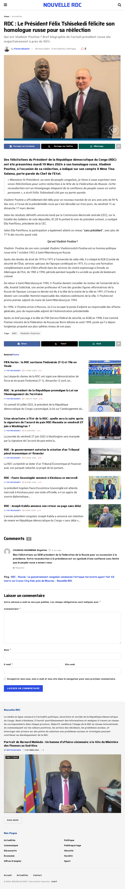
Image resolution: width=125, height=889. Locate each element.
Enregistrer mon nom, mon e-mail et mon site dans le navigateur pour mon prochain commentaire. (61, 679)
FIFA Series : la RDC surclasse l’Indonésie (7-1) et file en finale (40, 364)
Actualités (17, 16)
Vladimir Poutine (30, 333)
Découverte (10, 850)
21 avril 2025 (30, 458)
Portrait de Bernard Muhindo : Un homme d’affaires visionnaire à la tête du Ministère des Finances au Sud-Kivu (61, 744)
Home (6, 16)
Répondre (19, 568)
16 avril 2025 (30, 482)
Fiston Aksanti (22, 48)
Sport (67, 861)
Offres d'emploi (12, 861)
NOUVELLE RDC (62, 5)
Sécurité (68, 850)
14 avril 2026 (30, 370)
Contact (37, 875)
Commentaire (12, 609)
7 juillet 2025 (30, 399)
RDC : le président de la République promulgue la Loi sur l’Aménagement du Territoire (41, 392)
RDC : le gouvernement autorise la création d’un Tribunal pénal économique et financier (41, 451)
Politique (71, 48)
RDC (14, 333)
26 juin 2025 (29, 430)
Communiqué (11, 845)
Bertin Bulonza (14, 750)
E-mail (8, 664)
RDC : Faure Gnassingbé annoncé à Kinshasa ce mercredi (40, 478)
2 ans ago (56, 550)
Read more (13, 820)
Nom (7, 650)
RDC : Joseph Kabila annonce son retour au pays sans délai (43, 506)
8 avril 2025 (30, 510)
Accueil (8, 875)
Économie (9, 856)
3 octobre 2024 (31, 750)
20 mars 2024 (42, 48)
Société (68, 856)
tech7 (54, 881)
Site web (70, 664)
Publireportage (72, 845)
